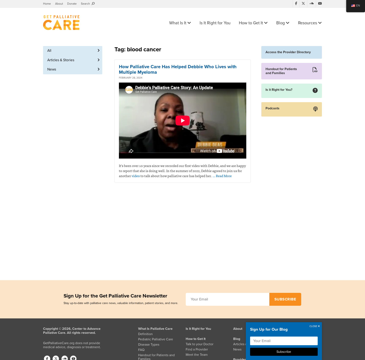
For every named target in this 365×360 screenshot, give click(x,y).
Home (47, 3)
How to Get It (251, 23)
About (59, 3)
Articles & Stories (60, 60)
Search (86, 3)
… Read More (222, 175)
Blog (281, 23)
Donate (72, 3)
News (51, 69)
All (49, 50)
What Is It (178, 23)
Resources (308, 23)
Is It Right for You (215, 23)
